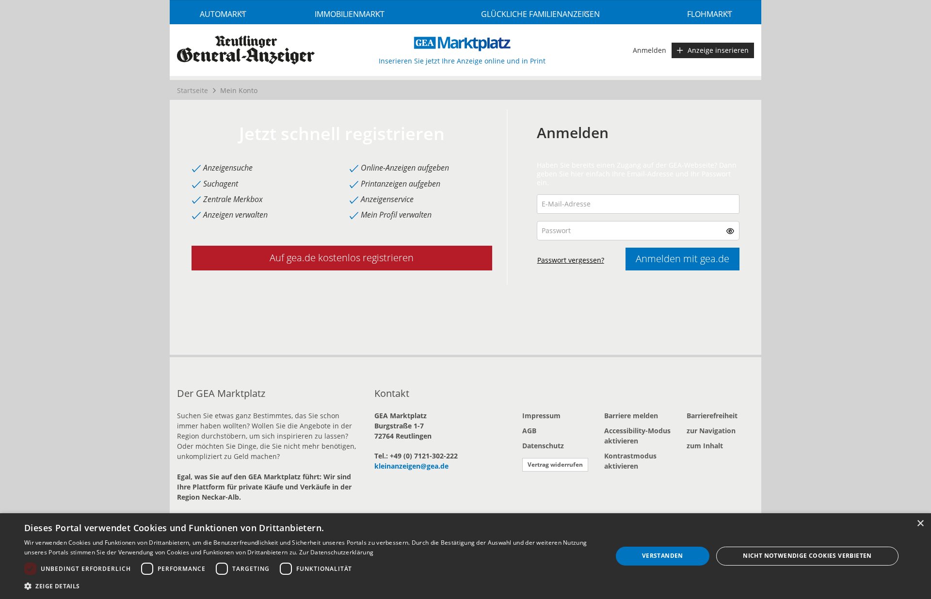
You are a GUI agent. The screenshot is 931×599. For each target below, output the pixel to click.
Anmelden (649, 50)
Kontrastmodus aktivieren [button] (630, 461)
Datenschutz (543, 445)
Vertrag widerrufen (555, 464)
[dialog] (465, 556)
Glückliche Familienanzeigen (540, 14)
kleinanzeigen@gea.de (411, 466)
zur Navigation (711, 430)
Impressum (541, 415)
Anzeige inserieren (718, 50)
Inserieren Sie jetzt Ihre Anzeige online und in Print (462, 60)
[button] (730, 230)
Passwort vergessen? (570, 260)
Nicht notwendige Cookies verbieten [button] (807, 556)
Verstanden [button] (662, 556)
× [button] (920, 523)
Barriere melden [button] (631, 415)
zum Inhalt (705, 445)
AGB (529, 430)
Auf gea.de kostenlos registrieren (342, 257)
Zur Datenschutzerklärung (336, 552)
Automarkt (223, 14)
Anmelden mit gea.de (682, 258)
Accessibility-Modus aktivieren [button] (637, 435)
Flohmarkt (709, 14)
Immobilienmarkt (350, 14)
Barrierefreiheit (712, 415)
